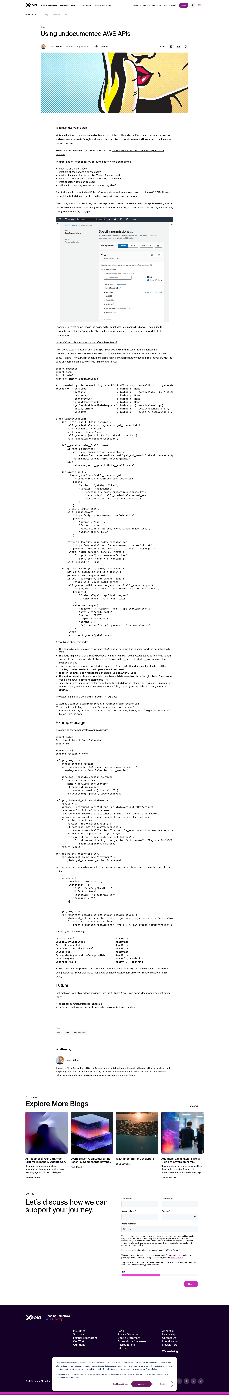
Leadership (169, 1334)
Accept (141, 1384)
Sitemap (123, 1348)
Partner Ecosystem (85, 1338)
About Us (168, 1331)
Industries (137, 5)
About (173, 5)
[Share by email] (178, 46)
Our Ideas (79, 1344)
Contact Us (169, 1338)
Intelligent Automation (69, 5)
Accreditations (127, 1344)
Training (160, 5)
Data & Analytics (80, 1033)
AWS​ (59, 1033)
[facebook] (186, 1381)
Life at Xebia (170, 1341)
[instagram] (201, 1381)
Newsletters (169, 1344)
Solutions (152, 5)
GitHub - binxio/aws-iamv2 (102, 361)
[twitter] (179, 1381)
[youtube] (193, 1381)
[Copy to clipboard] (185, 46)
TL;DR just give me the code (71, 128)
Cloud (67, 1033)
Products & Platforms (102, 5)
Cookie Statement (129, 1338)
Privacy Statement (129, 1334)
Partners (145, 5)
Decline (163, 1384)
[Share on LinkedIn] (171, 46)
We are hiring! (170, 1351)
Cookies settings (120, 1384)
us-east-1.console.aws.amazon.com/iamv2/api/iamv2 (86, 342)
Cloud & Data (86, 5)
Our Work (78, 1341)
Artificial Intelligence (49, 5)
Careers (167, 5)
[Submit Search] (193, 6)
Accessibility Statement (132, 1341)
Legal (121, 1331)
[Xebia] (31, 5)
